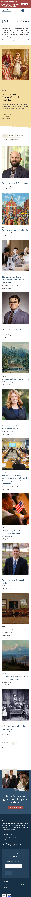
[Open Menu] (22, 10)
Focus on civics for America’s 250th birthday (12, 97)
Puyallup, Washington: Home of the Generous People (15, 678)
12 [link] (27, 743)
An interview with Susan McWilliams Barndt (12, 427)
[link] (4, 748)
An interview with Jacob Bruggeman (12, 330)
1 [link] (13, 743)
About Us (4, 885)
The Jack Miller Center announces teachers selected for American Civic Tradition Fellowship (15, 479)
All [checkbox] (5, 135)
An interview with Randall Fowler (13, 581)
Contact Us (5, 888)
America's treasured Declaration (15, 230)
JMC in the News (21, 885)
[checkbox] (11, 135)
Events (18, 888)
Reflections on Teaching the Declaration (13, 727)
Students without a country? (14, 629)
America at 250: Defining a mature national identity (13, 531)
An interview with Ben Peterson (15, 183)
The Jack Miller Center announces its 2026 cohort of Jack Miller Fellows (14, 280)
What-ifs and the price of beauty (15, 378)
